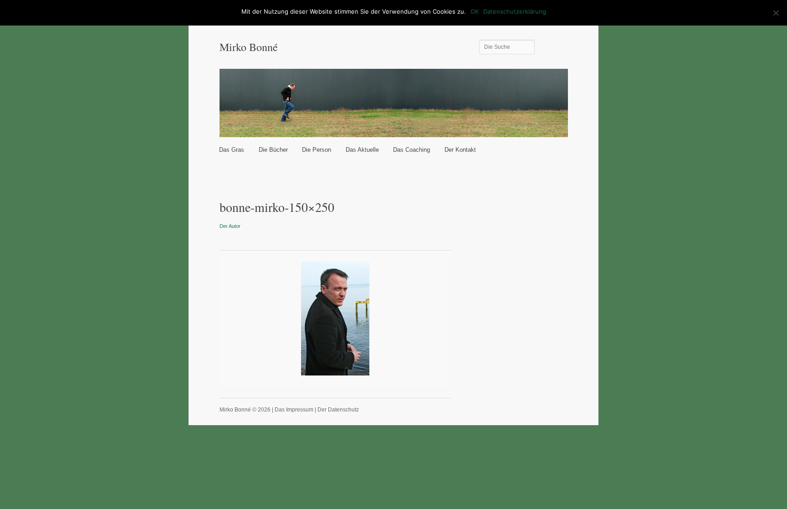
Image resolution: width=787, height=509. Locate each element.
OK (474, 11)
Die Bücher (273, 149)
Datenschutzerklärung (514, 11)
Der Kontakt (460, 149)
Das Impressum (294, 409)
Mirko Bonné (249, 47)
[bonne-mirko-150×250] (335, 318)
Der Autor (230, 226)
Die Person (316, 149)
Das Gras (231, 149)
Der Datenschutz (338, 409)
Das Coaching (411, 149)
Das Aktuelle (362, 149)
